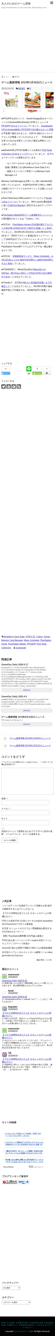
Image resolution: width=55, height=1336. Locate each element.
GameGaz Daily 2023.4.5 (14, 696)
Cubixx (39, 636)
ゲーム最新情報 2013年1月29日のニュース (30, 738)
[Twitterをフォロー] (3, 386)
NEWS (21, 88)
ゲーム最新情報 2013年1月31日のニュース (30, 745)
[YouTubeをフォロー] (8, 386)
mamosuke (21, 648)
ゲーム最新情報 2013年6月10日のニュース (22, 717)
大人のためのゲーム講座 (16, 3)
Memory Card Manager (12, 640)
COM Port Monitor (16, 205)
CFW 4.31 (30, 636)
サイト (4, 818)
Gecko (47, 636)
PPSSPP (31, 644)
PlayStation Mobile (17, 644)
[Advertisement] (27, 43)
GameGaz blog (37, 1323)
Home (3, 1323)
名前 (4, 798)
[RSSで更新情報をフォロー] (19, 386)
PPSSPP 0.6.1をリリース (13, 126)
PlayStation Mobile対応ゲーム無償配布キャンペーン (28, 215)
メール (5, 808)
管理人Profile (23, 1323)
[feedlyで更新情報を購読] (13, 386)
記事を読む (27, 690)
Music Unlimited (31, 640)
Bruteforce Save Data (14, 636)
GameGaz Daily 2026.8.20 (14, 981)
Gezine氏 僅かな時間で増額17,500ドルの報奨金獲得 (27, 948)
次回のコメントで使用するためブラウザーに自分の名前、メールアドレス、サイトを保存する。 (27, 832)
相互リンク (13, 1325)
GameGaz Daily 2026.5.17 (14, 664)
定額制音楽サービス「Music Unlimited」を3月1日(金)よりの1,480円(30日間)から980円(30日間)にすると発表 (27, 260)
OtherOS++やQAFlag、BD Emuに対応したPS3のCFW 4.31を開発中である (26, 273)
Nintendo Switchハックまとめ (32, 1325)
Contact (12, 1323)
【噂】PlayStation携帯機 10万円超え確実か (23, 936)
